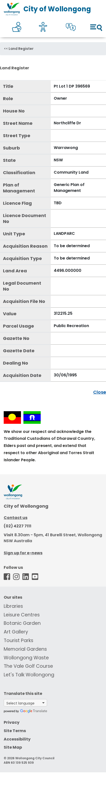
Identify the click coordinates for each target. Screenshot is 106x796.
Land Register (21, 48)
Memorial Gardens (25, 649)
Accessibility (17, 739)
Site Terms (15, 731)
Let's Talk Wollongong (29, 674)
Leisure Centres (22, 614)
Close (99, 392)
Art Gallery (16, 632)
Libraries (13, 606)
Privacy (11, 722)
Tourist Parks (18, 640)
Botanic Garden (22, 623)
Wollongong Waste (26, 657)
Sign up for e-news (23, 553)
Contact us (15, 517)
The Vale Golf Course (28, 666)
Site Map (13, 747)
